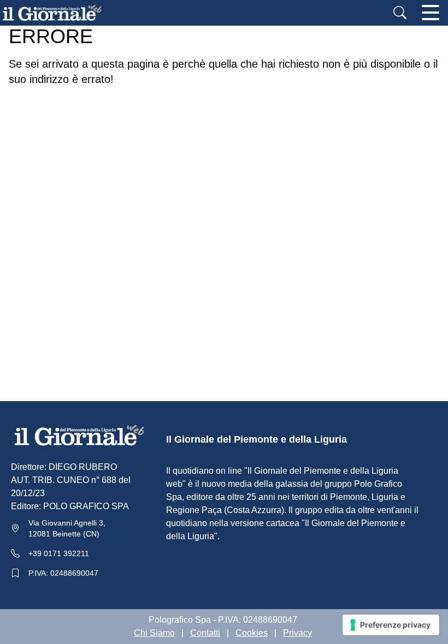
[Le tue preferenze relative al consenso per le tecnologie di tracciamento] (391, 625)
